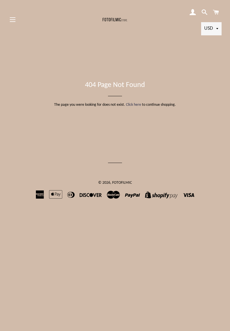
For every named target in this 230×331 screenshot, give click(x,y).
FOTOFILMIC (122, 183)
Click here (133, 105)
